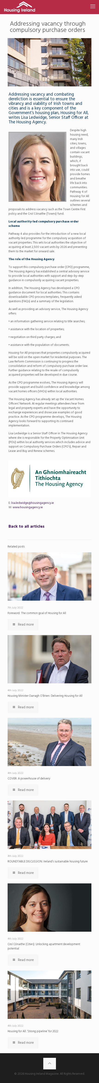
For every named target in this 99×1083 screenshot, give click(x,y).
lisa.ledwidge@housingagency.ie (32, 503)
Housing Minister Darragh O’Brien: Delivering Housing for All (45, 696)
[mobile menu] (93, 7)
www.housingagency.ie (27, 507)
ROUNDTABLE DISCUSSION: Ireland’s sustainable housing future (48, 861)
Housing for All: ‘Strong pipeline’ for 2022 (33, 1031)
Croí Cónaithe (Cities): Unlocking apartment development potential (44, 946)
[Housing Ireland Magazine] (19, 7)
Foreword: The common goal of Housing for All (37, 613)
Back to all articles (26, 526)
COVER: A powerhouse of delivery (29, 778)
